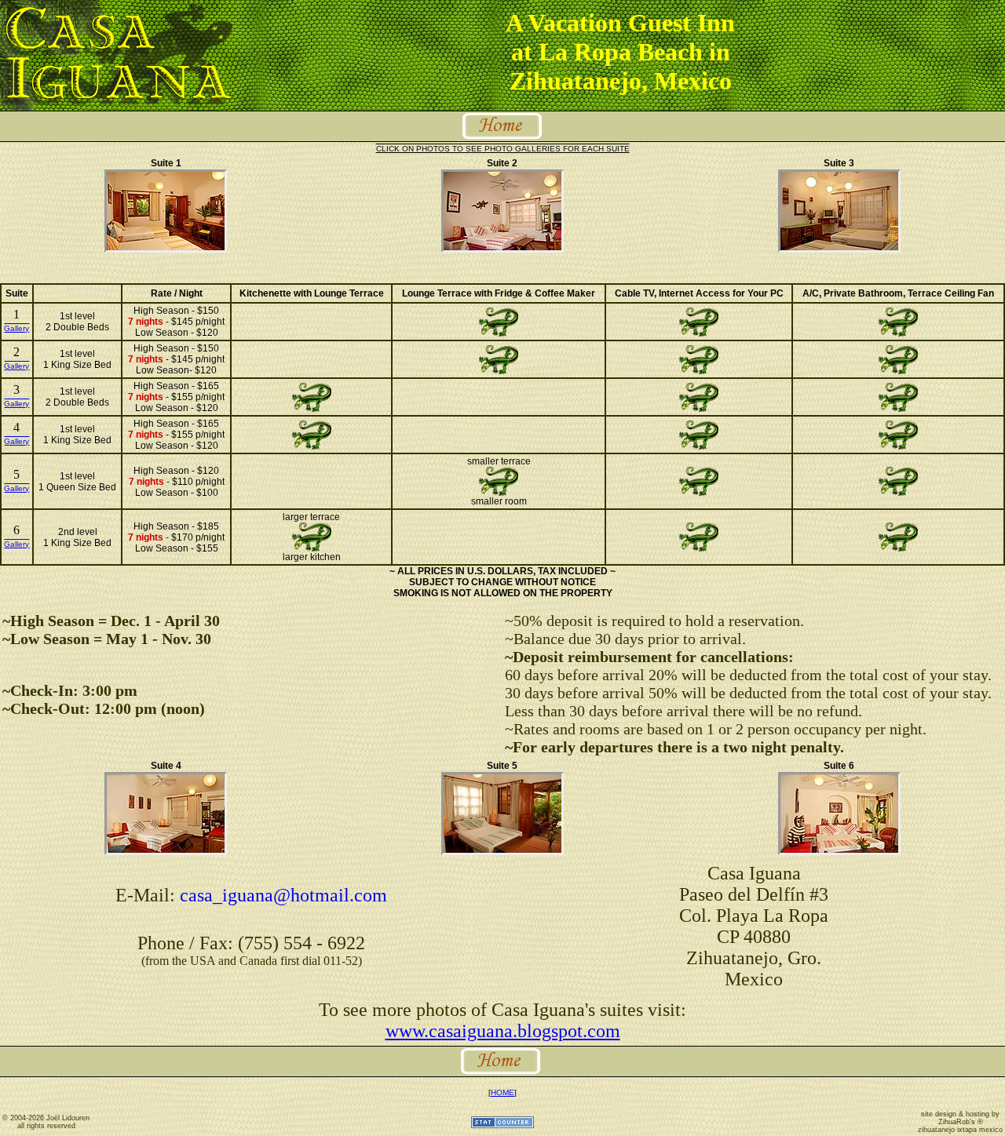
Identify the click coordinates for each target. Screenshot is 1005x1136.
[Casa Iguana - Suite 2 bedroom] (502, 249)
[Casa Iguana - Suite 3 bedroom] (839, 249)
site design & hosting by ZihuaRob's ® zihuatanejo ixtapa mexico (960, 1122)
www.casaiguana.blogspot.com (503, 1031)
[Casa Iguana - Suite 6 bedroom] (839, 851)
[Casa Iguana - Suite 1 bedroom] (165, 249)
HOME (502, 1092)
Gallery (16, 328)
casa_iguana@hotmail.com (283, 895)
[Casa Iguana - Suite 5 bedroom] (502, 851)
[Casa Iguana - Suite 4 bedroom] (165, 851)
